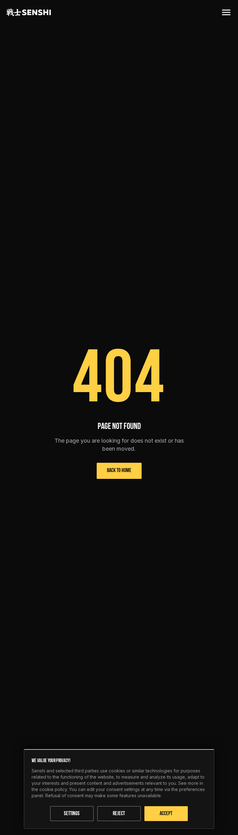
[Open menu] (226, 12)
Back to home (119, 471)
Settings (72, 814)
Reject (119, 814)
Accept (166, 814)
